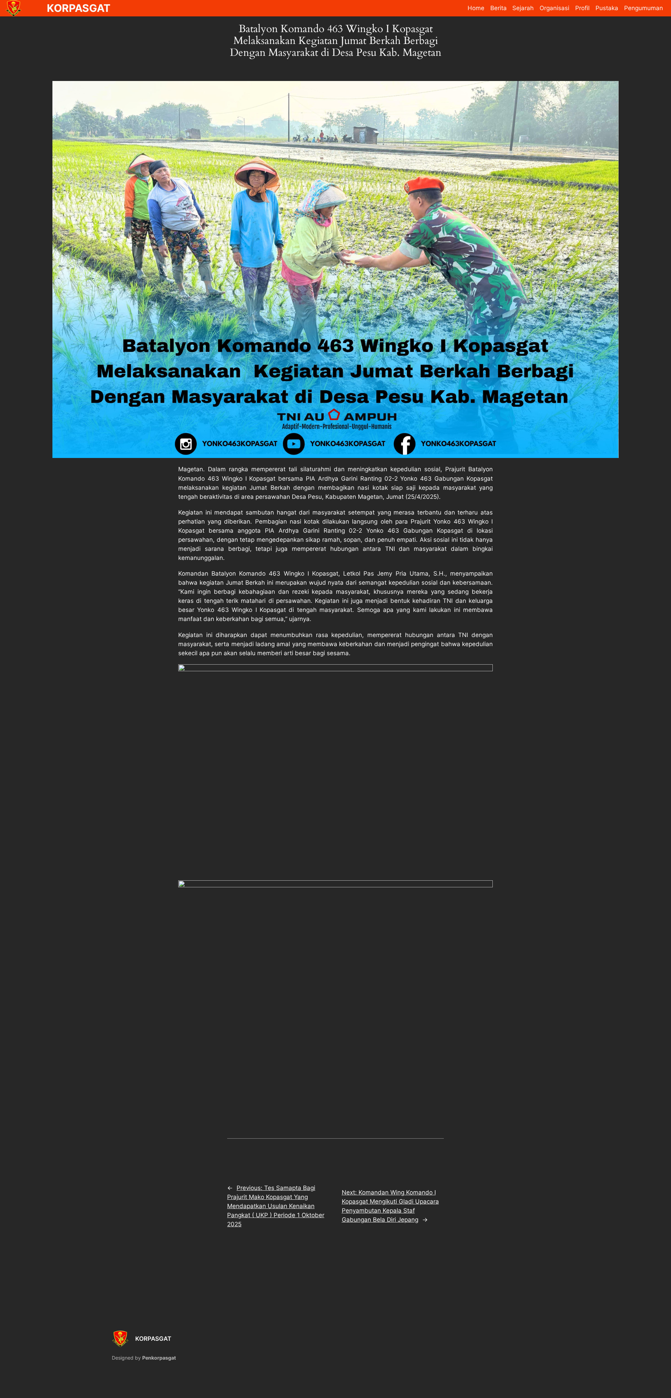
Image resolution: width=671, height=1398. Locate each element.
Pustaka (607, 8)
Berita (498, 8)
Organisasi (554, 8)
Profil (582, 8)
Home (476, 8)
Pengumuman (643, 8)
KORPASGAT (153, 1338)
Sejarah (523, 8)
